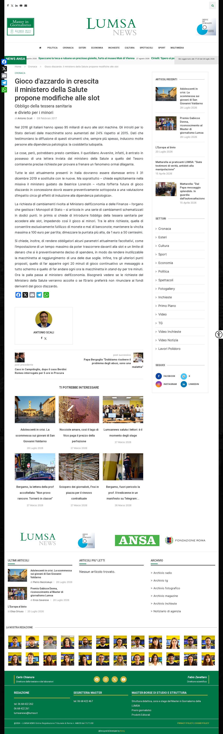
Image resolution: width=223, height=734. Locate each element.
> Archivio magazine (164, 596)
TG (160, 323)
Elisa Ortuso (17, 611)
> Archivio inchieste (164, 603)
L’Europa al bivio (166, 147)
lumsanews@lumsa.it (26, 713)
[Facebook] (8, 5)
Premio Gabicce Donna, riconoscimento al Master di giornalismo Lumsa (191, 125)
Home (18, 66)
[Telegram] (4, 82)
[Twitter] (12, 5)
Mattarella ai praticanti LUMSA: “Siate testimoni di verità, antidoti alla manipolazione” (179, 166)
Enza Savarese (41, 600)
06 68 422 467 (85, 701)
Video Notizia (168, 340)
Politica (52, 48)
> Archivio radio (161, 573)
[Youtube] (21, 5)
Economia (97, 48)
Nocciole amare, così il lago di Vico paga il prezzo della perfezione (79, 435)
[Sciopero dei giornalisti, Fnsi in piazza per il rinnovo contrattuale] (79, 466)
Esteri (82, 48)
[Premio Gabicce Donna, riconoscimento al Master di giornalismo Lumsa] (166, 123)
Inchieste (114, 48)
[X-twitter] (115, 679)
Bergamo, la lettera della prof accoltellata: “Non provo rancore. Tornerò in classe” (35, 492)
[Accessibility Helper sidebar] (219, 334)
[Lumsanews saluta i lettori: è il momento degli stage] (123, 409)
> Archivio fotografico (165, 588)
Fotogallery (166, 288)
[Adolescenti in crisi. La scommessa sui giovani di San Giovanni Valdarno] (35, 409)
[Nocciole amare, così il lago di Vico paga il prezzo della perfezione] (79, 409)
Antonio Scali (25, 118)
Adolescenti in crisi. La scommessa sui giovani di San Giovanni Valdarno (35, 435)
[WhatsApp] (4, 89)
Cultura (129, 48)
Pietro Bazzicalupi (42, 582)
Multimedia (177, 48)
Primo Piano (167, 306)
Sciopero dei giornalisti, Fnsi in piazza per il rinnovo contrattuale (79, 492)
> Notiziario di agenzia (166, 611)
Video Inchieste (169, 331)
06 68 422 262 (25, 704)
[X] (4, 68)
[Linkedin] (16, 5)
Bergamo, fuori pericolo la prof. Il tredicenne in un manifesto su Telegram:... (123, 492)
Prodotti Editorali (141, 714)
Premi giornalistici (141, 710)
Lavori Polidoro (169, 349)
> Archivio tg (159, 580)
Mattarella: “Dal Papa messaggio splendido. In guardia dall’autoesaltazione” (192, 191)
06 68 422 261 (21, 708)
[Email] (25, 5)
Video (162, 314)
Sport (161, 48)
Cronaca (68, 48)
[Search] (212, 5)
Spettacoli (146, 48)
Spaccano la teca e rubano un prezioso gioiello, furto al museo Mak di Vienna (75, 58)
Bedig (122, 731)
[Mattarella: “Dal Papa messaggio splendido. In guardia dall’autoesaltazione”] (166, 189)
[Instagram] (106, 679)
